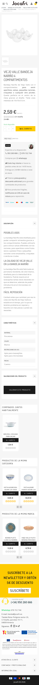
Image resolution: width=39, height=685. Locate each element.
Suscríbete (19, 590)
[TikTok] (19, 626)
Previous (18, 507)
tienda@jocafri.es (15, 614)
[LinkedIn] (16, 626)
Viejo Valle (7, 138)
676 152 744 (16, 610)
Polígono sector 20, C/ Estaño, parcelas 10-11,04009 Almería (15, 620)
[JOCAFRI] (20, 3)
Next (21, 507)
